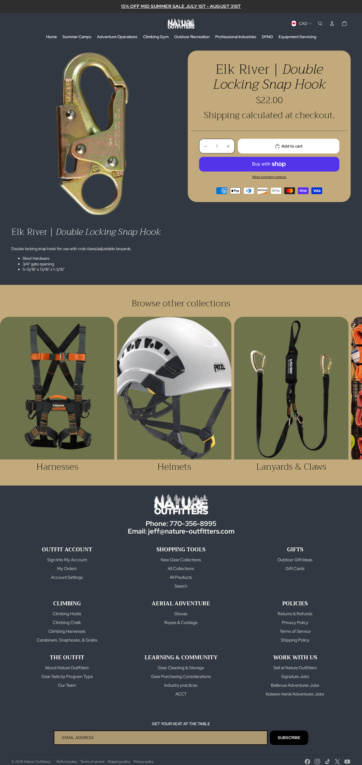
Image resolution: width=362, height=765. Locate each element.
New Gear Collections (181, 560)
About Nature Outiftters (67, 668)
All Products (181, 577)
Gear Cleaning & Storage (181, 668)
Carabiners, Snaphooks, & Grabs (67, 640)
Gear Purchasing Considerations (181, 676)
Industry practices (180, 685)
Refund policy (67, 761)
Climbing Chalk (67, 622)
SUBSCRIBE (289, 737)
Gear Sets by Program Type (67, 676)
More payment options (269, 177)
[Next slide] (344, 394)
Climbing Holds (67, 614)
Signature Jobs (295, 676)
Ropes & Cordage (180, 622)
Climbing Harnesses (66, 631)
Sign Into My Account (67, 560)
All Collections (181, 568)
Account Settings (67, 577)
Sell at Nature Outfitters (295, 668)
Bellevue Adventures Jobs (295, 685)
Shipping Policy (295, 640)
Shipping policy (119, 761)
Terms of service (92, 761)
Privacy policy (143, 761)
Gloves (181, 614)
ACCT (181, 694)
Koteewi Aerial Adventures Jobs (295, 694)
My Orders (67, 568)
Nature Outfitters (37, 761)
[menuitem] (51, 37)
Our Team (67, 685)
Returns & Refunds (295, 614)
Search (180, 586)
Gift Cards (295, 568)
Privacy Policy (295, 622)
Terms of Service (295, 631)
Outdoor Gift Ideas (295, 560)
